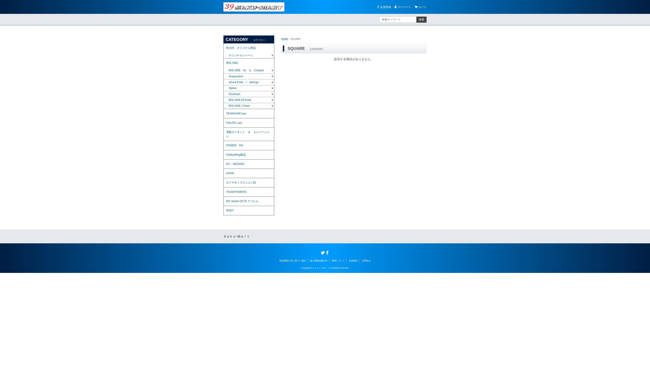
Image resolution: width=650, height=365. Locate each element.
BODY (230, 210)
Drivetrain (234, 94)
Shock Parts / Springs (244, 82)
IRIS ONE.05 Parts (240, 100)
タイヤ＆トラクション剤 (241, 182)
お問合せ (366, 260)
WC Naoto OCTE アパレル (242, 201)
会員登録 (385, 7)
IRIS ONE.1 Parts (239, 105)
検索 (421, 19)
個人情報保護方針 (319, 260)
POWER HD (234, 145)
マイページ (404, 7)
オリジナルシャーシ (241, 55)
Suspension (236, 76)
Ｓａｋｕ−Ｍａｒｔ (236, 236)
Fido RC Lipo (234, 122)
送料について (338, 260)
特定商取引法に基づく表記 (292, 260)
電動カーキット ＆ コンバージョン (247, 134)
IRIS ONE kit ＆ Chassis (246, 70)
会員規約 (353, 260)
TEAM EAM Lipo (236, 113)
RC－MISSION (235, 164)
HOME (284, 39)
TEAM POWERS (236, 191)
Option (233, 88)
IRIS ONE (232, 63)
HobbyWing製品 (236, 154)
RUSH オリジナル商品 (241, 47)
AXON (230, 173)
